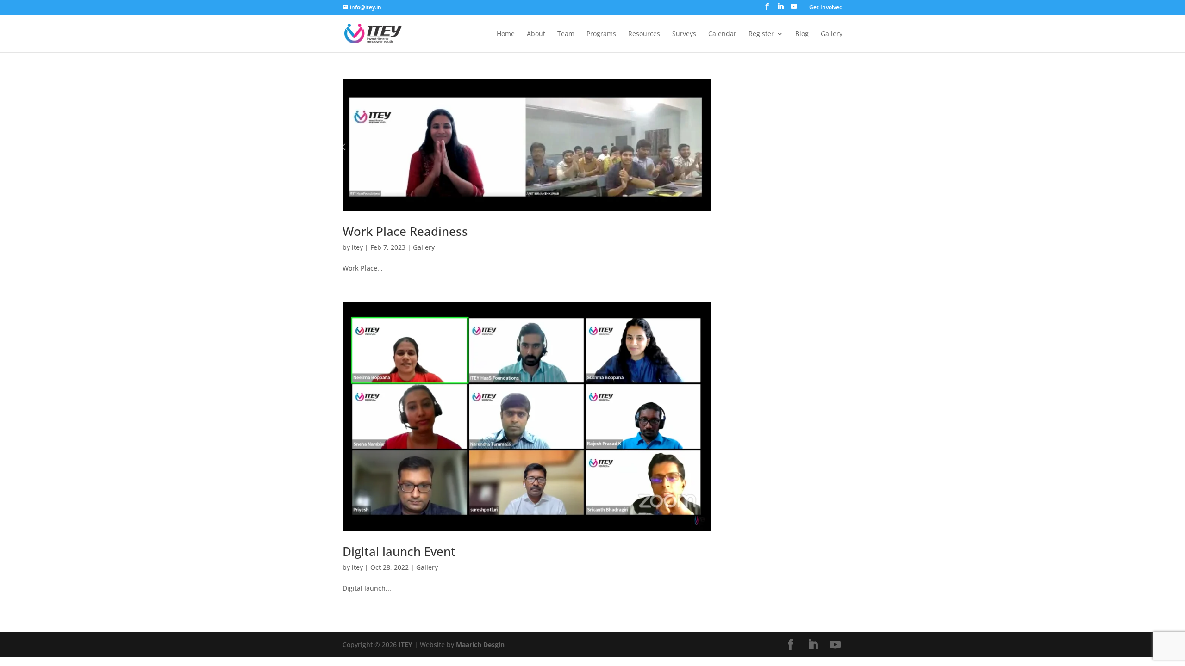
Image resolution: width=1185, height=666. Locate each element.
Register (761, 34)
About (536, 34)
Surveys (684, 34)
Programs (601, 34)
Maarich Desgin (480, 644)
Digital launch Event (399, 551)
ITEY (405, 644)
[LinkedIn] (780, 9)
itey (357, 247)
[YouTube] (794, 9)
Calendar (722, 34)
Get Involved (825, 8)
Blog (802, 34)
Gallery (831, 34)
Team (565, 34)
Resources (644, 34)
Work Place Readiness (405, 231)
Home (506, 34)
